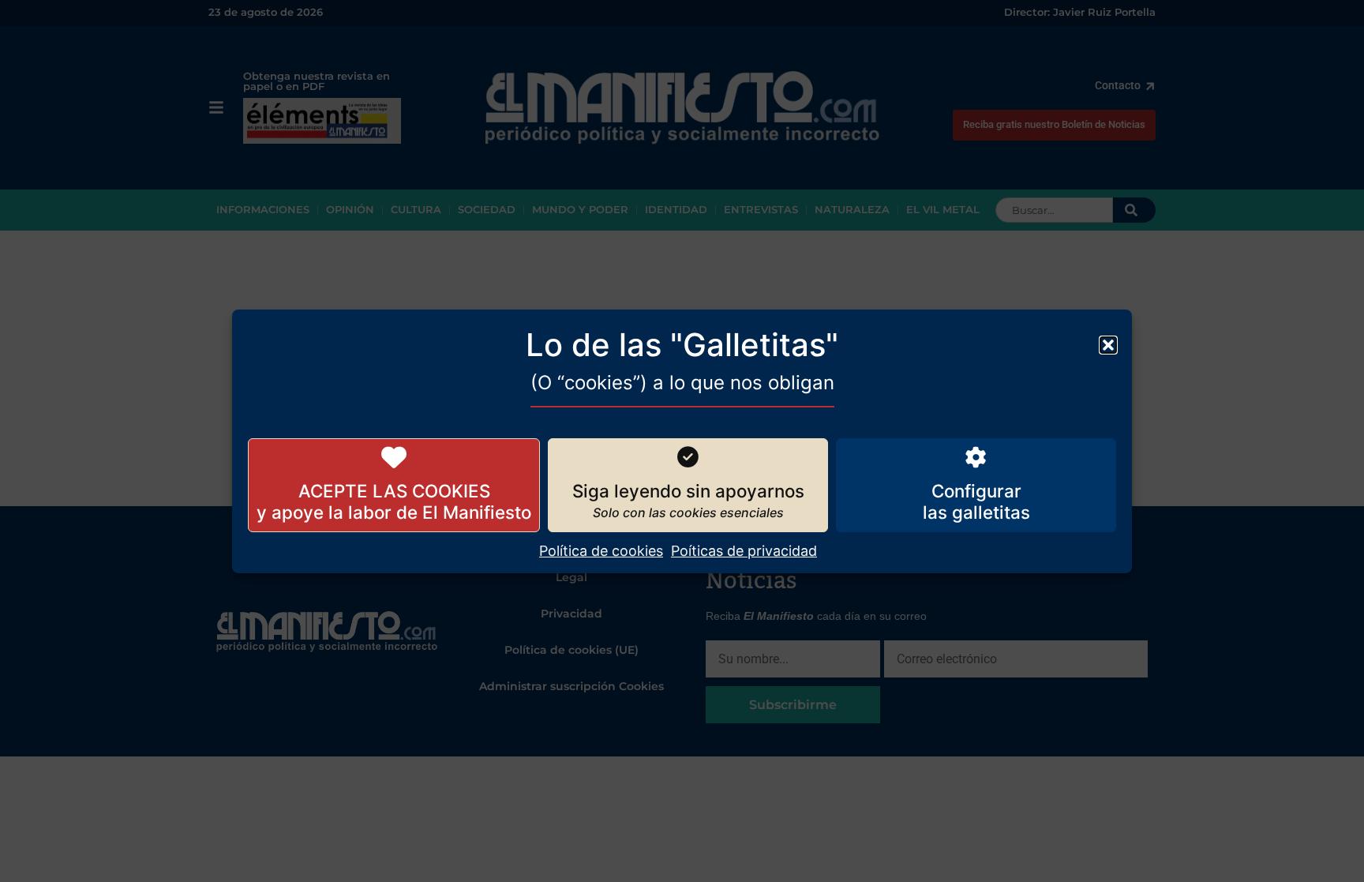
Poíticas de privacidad (744, 550)
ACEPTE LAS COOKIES (394, 490)
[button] (1108, 344)
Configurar (976, 490)
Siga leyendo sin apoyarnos (688, 490)
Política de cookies (601, 550)
